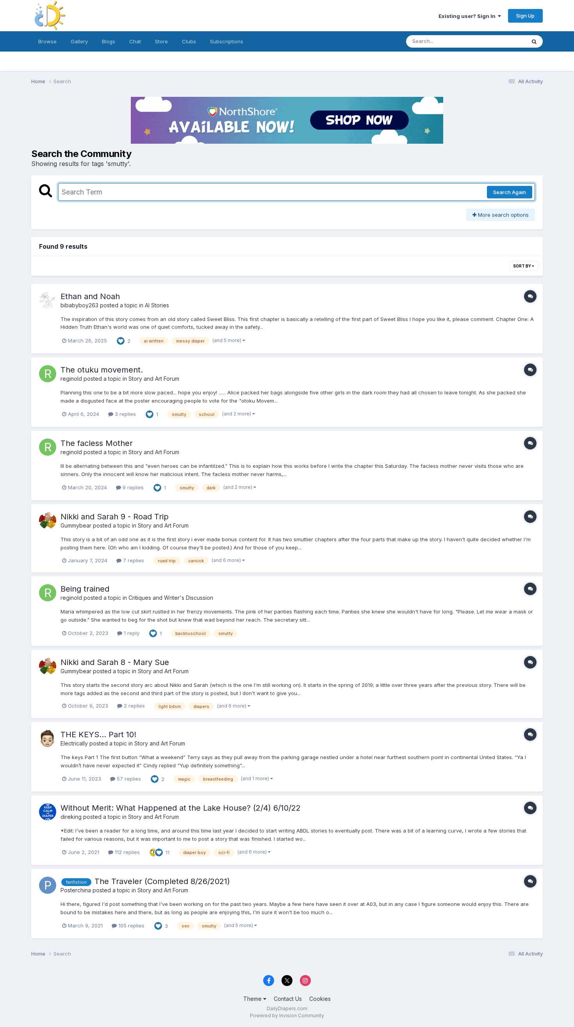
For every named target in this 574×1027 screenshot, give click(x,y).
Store (161, 41)
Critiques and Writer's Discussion (170, 597)
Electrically (74, 743)
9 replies (132, 487)
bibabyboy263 (79, 305)
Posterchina (76, 890)
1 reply (130, 633)
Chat (135, 41)
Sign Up (525, 15)
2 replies (133, 705)
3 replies (124, 414)
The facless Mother (97, 443)
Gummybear (76, 525)
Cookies (320, 998)
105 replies (130, 925)
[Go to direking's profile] (47, 811)
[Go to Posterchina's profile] (47, 885)
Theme (253, 998)
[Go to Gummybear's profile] (47, 520)
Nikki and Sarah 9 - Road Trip (115, 516)
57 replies (128, 779)
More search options (502, 215)
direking (71, 816)
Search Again (509, 192)
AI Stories (157, 305)
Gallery (79, 41)
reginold (71, 378)
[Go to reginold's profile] (47, 373)
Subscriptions (226, 41)
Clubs (189, 41)
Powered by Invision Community (287, 1015)
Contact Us (288, 998)
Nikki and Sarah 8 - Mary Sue (115, 662)
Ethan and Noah (90, 296)
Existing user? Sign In (468, 16)
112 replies (126, 852)
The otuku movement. (102, 369)
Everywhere (501, 41)
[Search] (534, 41)
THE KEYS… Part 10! (98, 734)
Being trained (85, 589)
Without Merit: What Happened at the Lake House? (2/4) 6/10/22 (181, 808)
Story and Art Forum (153, 378)
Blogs (108, 41)
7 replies (132, 560)
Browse (47, 41)
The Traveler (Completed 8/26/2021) (162, 881)
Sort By (522, 266)
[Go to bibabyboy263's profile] (47, 300)
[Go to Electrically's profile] (47, 738)
